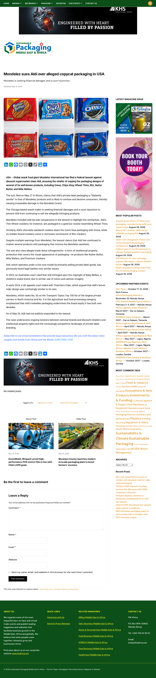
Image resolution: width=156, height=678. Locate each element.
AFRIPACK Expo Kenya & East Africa (133, 329)
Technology (121, 449)
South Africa (122, 429)
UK (86, 403)
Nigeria (142, 411)
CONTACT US (91, 3)
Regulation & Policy (45, 403)
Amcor (122, 376)
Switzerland (143, 444)
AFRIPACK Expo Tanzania (128, 317)
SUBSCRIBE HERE (63, 339)
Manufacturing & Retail (139, 408)
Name (12, 534)
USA (137, 448)
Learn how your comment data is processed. (58, 589)
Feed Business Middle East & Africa (96, 648)
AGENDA (16, 3)
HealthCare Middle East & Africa (94, 654)
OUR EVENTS (74, 3)
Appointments (130, 376)
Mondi (128, 412)
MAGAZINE (46, 3)
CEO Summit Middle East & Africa (132, 301)
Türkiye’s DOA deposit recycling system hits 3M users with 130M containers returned (131, 489)
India (134, 386)
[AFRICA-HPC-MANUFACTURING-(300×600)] (134, 209)
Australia (140, 376)
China (117, 379)
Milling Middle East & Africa (92, 617)
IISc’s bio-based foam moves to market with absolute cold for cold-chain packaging (133, 480)
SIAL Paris (121, 289)
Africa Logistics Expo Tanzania (131, 307)
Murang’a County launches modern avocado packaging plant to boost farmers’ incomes (77, 462)
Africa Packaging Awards (128, 295)
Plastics (135, 418)
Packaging (121, 414)
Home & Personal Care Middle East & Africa (100, 629)
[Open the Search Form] (150, 3)
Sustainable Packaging (69, 403)
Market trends (120, 411)
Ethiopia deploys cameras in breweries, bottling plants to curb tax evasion (132, 498)
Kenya (139, 400)
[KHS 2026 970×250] (78, 33)
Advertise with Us (55, 617)
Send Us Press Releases (58, 623)
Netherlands (134, 411)
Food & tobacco (137, 382)
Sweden (136, 444)
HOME (6, 3)
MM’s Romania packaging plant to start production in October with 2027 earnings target (132, 514)
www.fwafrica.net (20, 653)
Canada (146, 376)
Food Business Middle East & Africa (96, 636)
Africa (118, 376)
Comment (14, 508)
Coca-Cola (123, 379)
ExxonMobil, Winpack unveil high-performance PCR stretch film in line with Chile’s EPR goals (30, 462)
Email (12, 547)
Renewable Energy (124, 426)
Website (13, 559)
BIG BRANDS (30, 3)
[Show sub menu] (21, 3)
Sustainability (135, 429)
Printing (145, 418)
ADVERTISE (61, 3)
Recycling (120, 422)
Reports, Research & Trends (142, 426)
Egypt (118, 383)
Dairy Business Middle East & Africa (96, 623)
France (118, 387)
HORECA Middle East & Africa (93, 642)
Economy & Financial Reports (139, 379)
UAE (128, 449)
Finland (123, 383)
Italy (134, 401)
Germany (126, 386)
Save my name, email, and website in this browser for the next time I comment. (52, 572)
